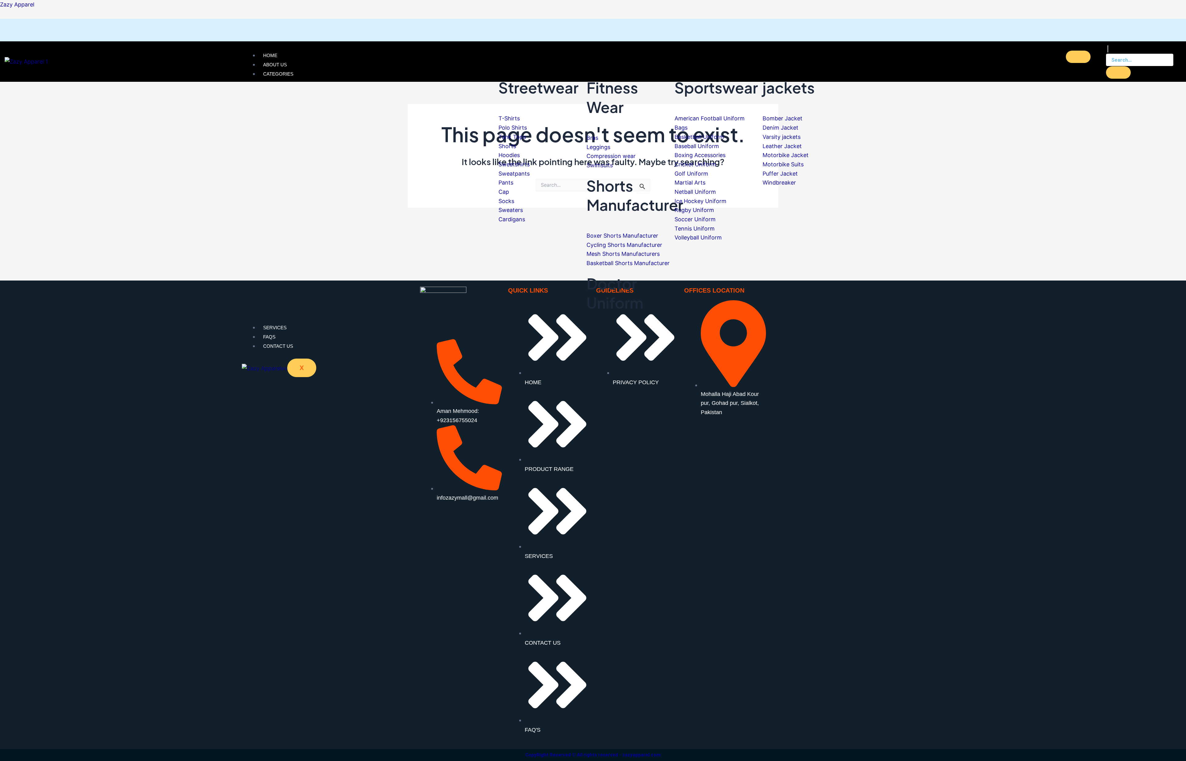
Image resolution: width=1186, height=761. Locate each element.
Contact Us (278, 346)
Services (275, 327)
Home (270, 55)
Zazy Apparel (17, 4)
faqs (269, 336)
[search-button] (1118, 72)
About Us (275, 64)
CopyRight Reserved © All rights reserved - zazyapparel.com (593, 755)
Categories (278, 74)
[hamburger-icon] (1078, 57)
